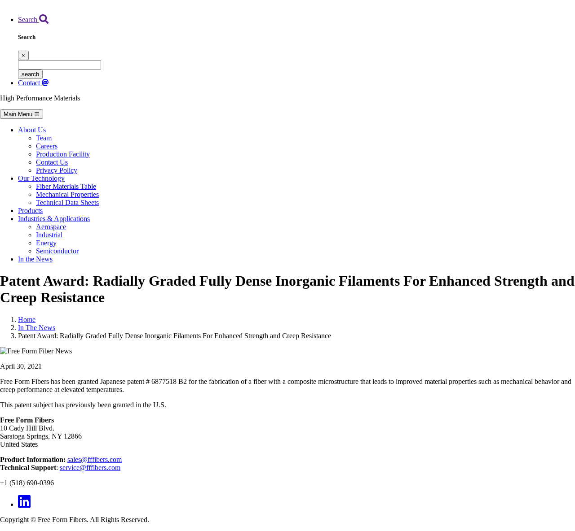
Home (26, 319)
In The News (36, 327)
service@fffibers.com (90, 467)
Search (28, 19)
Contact (30, 83)
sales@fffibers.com (94, 459)
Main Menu (22, 114)
